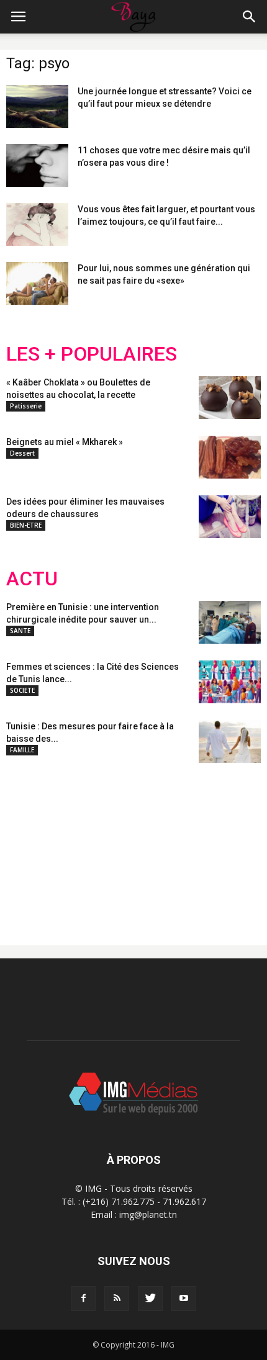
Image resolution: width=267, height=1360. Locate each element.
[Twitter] (150, 1298)
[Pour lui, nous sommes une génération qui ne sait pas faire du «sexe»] (37, 283)
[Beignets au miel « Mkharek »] (230, 457)
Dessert (22, 453)
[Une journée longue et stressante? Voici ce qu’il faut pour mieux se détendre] (37, 106)
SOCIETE (22, 690)
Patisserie (26, 406)
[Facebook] (83, 1298)
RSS (122, 844)
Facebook (29, 844)
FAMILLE (22, 749)
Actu (32, 578)
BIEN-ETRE (26, 525)
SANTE (20, 630)
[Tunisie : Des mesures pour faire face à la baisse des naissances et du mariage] (230, 741)
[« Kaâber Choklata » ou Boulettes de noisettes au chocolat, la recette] (230, 397)
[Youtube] (183, 1298)
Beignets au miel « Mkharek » (64, 442)
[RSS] (116, 1298)
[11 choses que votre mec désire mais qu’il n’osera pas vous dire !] (37, 165)
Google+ (170, 844)
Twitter (76, 844)
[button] (249, 17)
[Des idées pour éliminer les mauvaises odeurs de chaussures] (230, 516)
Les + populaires (91, 354)
